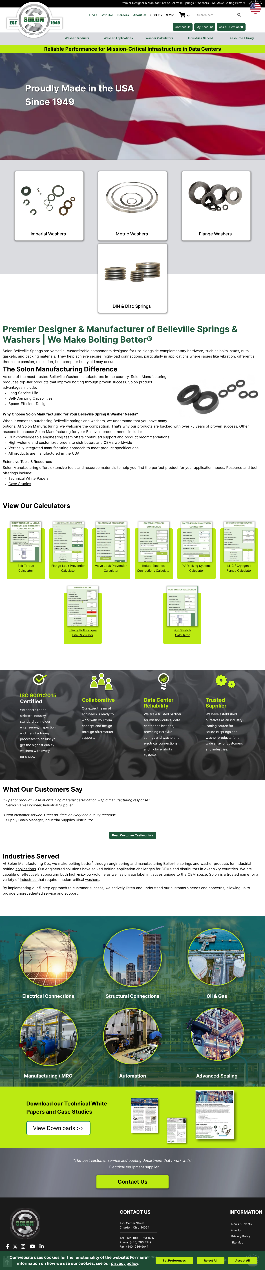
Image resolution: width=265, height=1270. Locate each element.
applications (26, 869)
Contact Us (182, 27)
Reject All (210, 1260)
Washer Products (77, 38)
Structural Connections (132, 996)
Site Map (237, 1242)
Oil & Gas (217, 996)
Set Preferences (174, 1260)
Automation (132, 1076)
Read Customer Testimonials (132, 835)
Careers (123, 15)
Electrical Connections (48, 996)
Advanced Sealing (216, 1076)
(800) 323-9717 (143, 1238)
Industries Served (200, 38)
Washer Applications (118, 38)
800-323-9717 (162, 15)
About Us (139, 15)
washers (92, 879)
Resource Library (241, 38)
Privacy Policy (241, 1236)
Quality (236, 1230)
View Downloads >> (58, 1128)
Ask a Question (229, 27)
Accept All (242, 1260)
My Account (204, 27)
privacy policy (124, 1263)
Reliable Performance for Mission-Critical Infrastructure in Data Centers (132, 49)
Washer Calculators (159, 38)
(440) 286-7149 (140, 1242)
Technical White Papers (28, 478)
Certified (38, 698)
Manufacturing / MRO (48, 1076)
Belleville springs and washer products (196, 863)
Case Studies (19, 484)
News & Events (241, 1224)
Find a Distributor (101, 15)
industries (28, 879)
